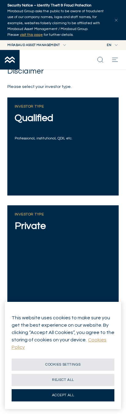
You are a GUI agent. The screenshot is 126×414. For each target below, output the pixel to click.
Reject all (63, 380)
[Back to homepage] (10, 60)
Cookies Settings (63, 365)
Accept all (63, 395)
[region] (63, 355)
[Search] (100, 59)
